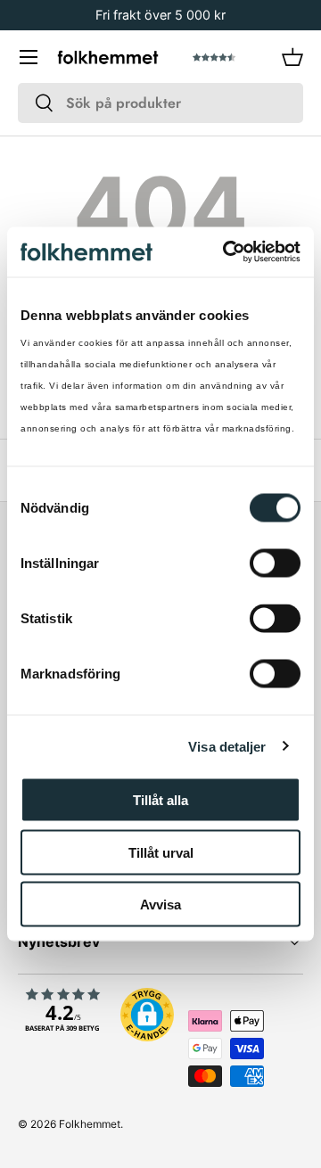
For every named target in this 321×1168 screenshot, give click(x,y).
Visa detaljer (227, 745)
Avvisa (160, 904)
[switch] (275, 563)
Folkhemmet (89, 1124)
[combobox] (160, 103)
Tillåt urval (160, 852)
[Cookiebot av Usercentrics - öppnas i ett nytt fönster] (226, 252)
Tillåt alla (160, 800)
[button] (292, 57)
